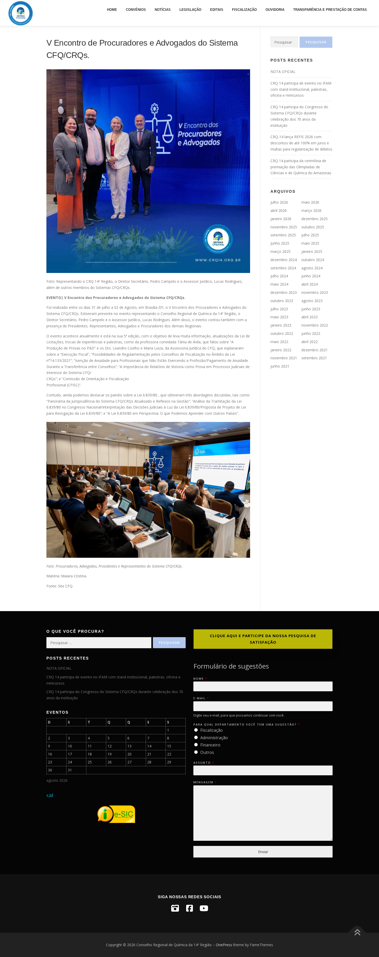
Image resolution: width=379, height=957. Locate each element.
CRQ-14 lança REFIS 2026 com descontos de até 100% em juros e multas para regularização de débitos (301, 143)
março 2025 (280, 251)
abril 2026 (278, 210)
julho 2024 (279, 275)
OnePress (224, 944)
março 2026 (311, 210)
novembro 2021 (283, 357)
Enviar (263, 851)
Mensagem (204, 782)
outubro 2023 (281, 300)
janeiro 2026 (280, 218)
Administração (214, 737)
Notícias (163, 10)
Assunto (203, 762)
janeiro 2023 (280, 325)
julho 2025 (310, 234)
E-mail (201, 698)
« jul (49, 794)
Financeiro (210, 745)
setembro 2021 (314, 357)
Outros (207, 752)
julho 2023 (279, 308)
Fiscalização (244, 10)
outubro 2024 (312, 259)
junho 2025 (279, 243)
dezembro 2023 (283, 292)
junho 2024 (310, 275)
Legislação (190, 10)
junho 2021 (279, 366)
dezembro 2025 (314, 218)
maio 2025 (310, 243)
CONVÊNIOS (136, 10)
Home (112, 10)
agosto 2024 (312, 267)
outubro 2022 (281, 333)
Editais (216, 10)
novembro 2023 (314, 292)
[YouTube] (204, 908)
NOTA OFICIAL (282, 71)
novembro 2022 (314, 325)
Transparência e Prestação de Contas (330, 10)
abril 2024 (309, 284)
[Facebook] (189, 908)
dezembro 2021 (314, 349)
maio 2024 (279, 284)
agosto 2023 (312, 300)
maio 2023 (279, 316)
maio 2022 (279, 341)
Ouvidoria (275, 10)
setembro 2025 (283, 234)
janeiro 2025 (311, 251)
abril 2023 (309, 316)
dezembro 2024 (283, 259)
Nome (200, 678)
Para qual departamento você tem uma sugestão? (246, 724)
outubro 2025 (312, 226)
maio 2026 (310, 202)
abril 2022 (309, 341)
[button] (263, 639)
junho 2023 (310, 308)
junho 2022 (310, 333)
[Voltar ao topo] (357, 933)
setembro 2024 (283, 267)
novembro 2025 (283, 226)
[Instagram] (175, 908)
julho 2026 (279, 202)
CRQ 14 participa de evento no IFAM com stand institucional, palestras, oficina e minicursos (300, 89)
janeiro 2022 (280, 349)
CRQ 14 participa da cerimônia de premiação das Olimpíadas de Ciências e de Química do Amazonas (300, 167)
